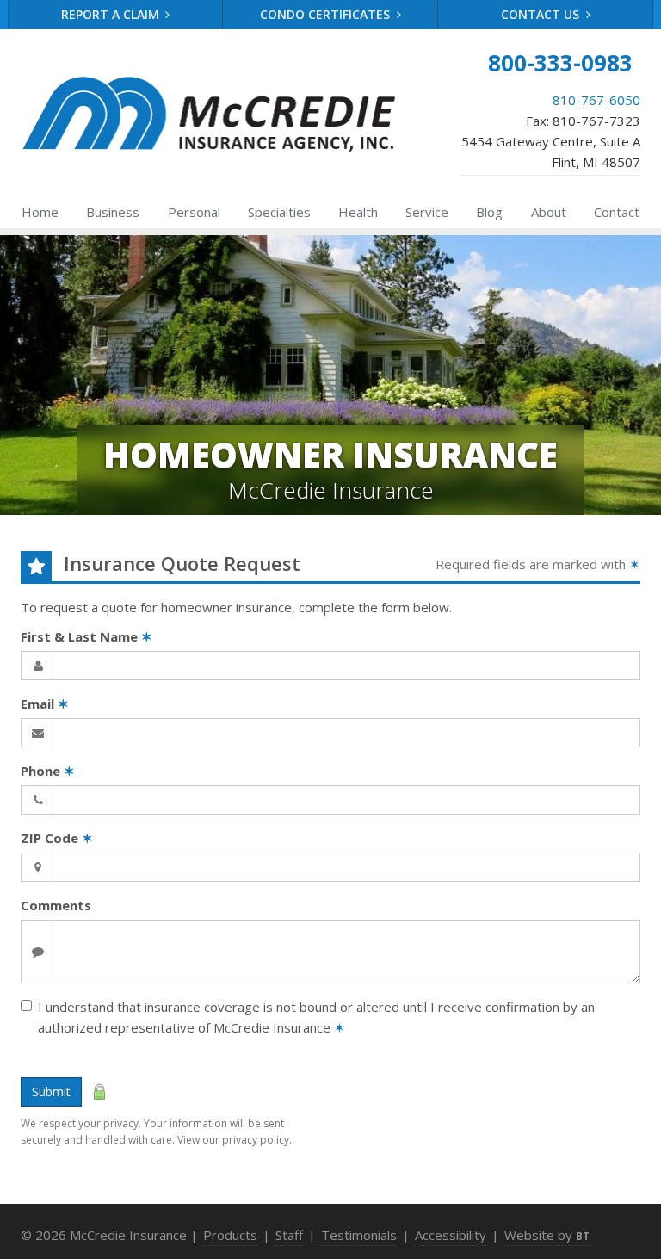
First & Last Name (86, 636)
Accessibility (450, 1234)
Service (426, 211)
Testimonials (359, 1234)
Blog (489, 211)
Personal (194, 211)
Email (45, 703)
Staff (289, 1234)
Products (230, 1234)
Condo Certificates (326, 14)
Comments (56, 905)
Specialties (279, 211)
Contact (616, 211)
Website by (547, 1234)
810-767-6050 (596, 100)
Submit (51, 1091)
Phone (48, 770)
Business (112, 211)
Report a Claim (112, 14)
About (548, 211)
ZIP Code (57, 838)
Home (40, 211)
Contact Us (542, 14)
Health (358, 211)
